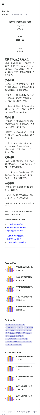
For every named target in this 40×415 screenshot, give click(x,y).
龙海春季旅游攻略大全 (15, 224)
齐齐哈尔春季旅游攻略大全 (16, 227)
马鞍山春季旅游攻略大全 (15, 236)
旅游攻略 (5, 15)
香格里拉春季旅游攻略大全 (16, 242)
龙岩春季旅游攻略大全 (15, 231)
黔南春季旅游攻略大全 (15, 239)
